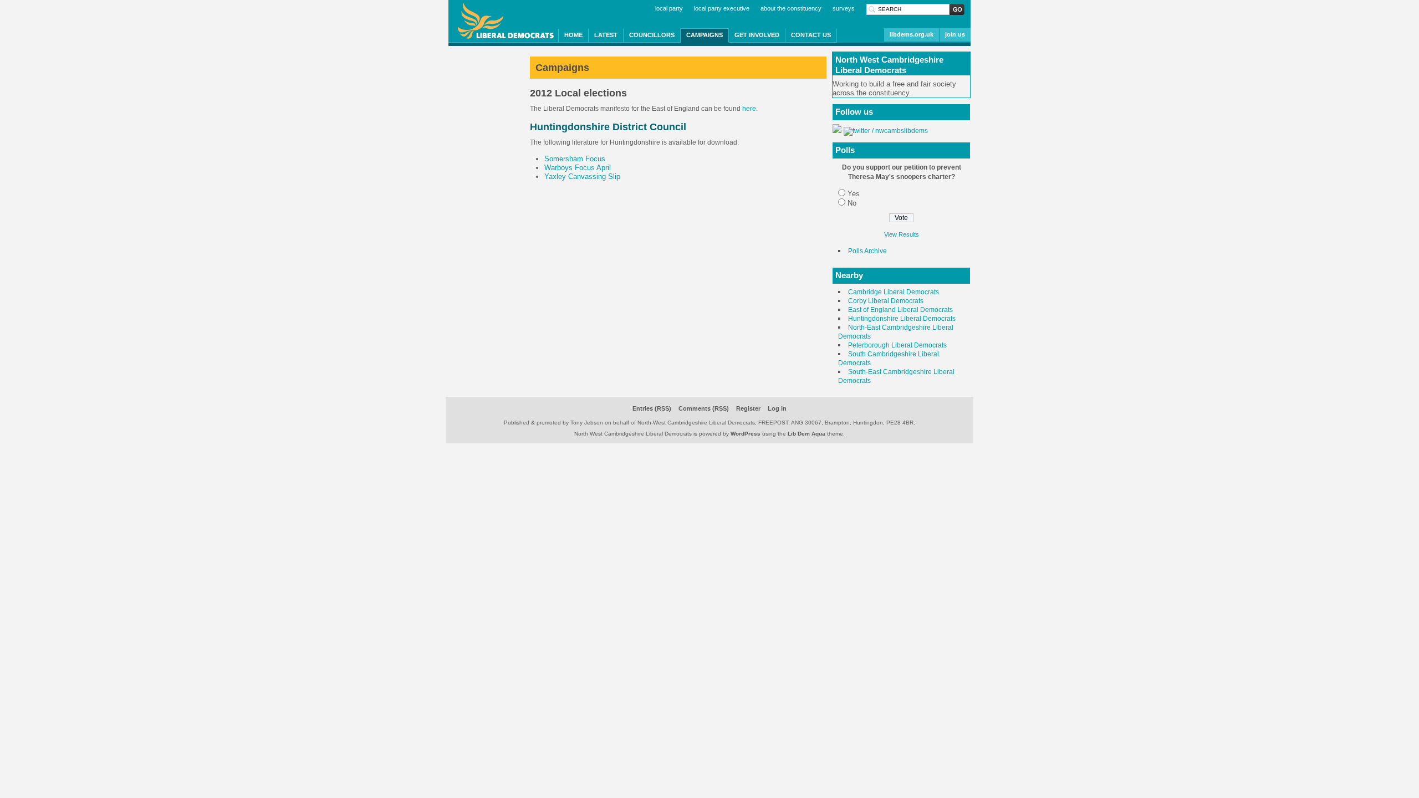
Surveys (844, 8)
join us (955, 34)
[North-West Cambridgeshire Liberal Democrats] (837, 131)
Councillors (652, 35)
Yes (854, 194)
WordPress (745, 434)
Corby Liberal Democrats (885, 301)
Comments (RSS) (703, 408)
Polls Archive (867, 251)
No (852, 203)
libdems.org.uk (911, 34)
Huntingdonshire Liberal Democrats (902, 319)
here (749, 108)
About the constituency (790, 8)
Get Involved (756, 35)
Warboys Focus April (577, 167)
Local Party (669, 8)
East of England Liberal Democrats (900, 310)
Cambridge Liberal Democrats (893, 292)
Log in (777, 408)
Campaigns (704, 35)
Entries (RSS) (651, 408)
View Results (901, 234)
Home (573, 35)
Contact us (811, 35)
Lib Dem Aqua (806, 434)
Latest (605, 35)
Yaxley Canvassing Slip (582, 176)
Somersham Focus (574, 159)
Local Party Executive (721, 8)
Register (748, 408)
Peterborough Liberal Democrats (897, 345)
